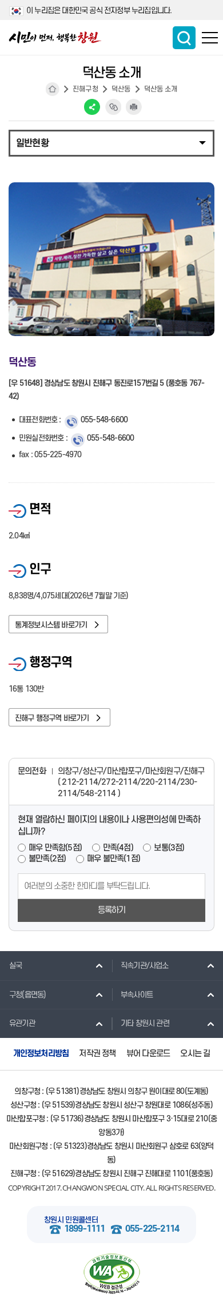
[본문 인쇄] (134, 107)
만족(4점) (118, 848)
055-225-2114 (152, 1229)
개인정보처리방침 (41, 1054)
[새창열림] (111, 1274)
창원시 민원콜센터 (71, 1220)
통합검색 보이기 (184, 37)
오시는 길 (195, 1054)
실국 (15, 965)
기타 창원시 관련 (145, 1023)
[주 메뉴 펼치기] (209, 37)
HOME (52, 89)
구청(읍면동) (27, 995)
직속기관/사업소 (145, 965)
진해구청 (85, 89)
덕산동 (121, 89)
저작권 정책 (97, 1054)
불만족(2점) (47, 859)
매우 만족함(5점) (55, 848)
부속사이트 (137, 995)
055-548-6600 (104, 420)
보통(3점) (169, 848)
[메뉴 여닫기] (111, 142)
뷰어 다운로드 (148, 1054)
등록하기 (112, 910)
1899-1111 (84, 1229)
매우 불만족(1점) (113, 859)
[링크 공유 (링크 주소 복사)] (113, 107)
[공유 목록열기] (92, 107)
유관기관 (22, 1023)
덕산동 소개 (160, 89)
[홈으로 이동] (55, 37)
